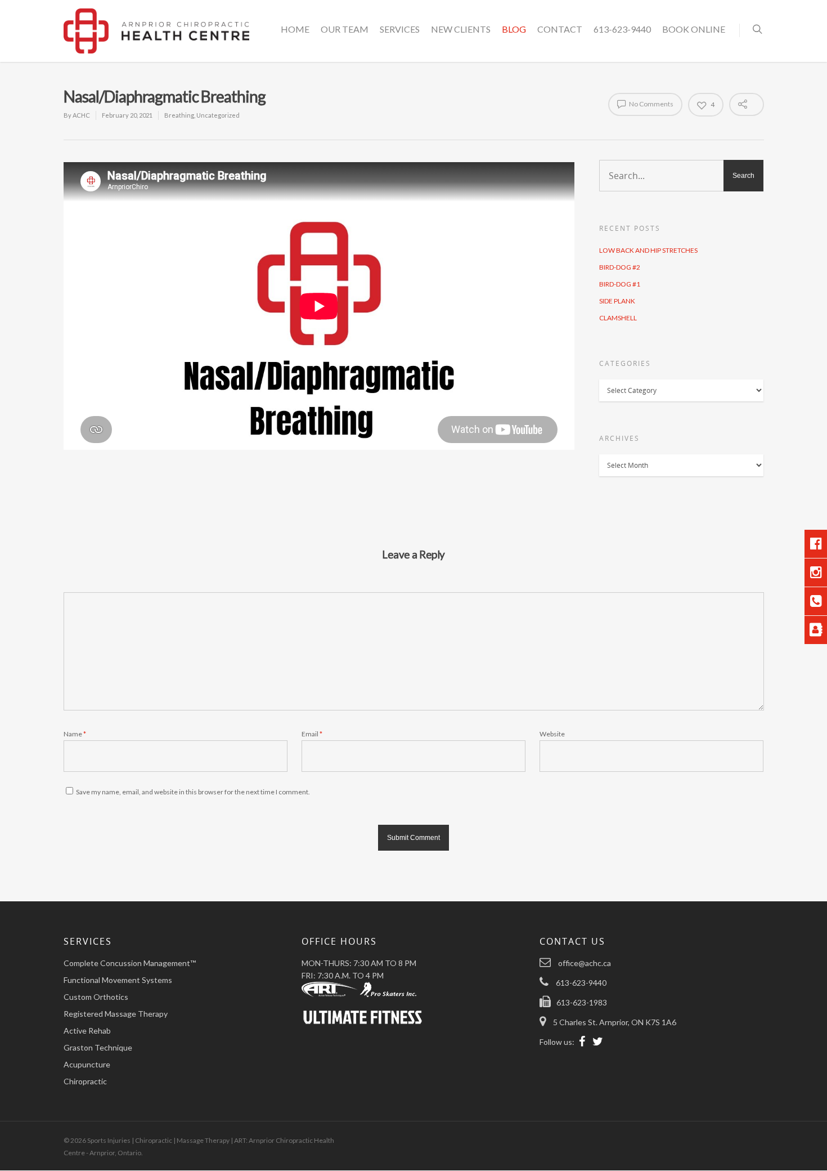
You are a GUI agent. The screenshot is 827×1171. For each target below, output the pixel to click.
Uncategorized (218, 115)
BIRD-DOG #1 (619, 284)
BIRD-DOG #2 (619, 267)
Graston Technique (98, 1047)
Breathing (179, 115)
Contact (559, 29)
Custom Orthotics (96, 997)
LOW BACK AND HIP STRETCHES (648, 250)
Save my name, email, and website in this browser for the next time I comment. (193, 792)
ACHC (81, 115)
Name (75, 734)
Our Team (344, 29)
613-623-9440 (622, 29)
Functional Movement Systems (118, 980)
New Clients (461, 29)
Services (400, 29)
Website (552, 734)
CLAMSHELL (618, 318)
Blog (514, 29)
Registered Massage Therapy (116, 1013)
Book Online (693, 29)
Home (295, 29)
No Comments (650, 104)
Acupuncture (87, 1064)
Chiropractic (85, 1081)
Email (312, 734)
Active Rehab (87, 1030)
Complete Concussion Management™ (130, 963)
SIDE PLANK (617, 301)
